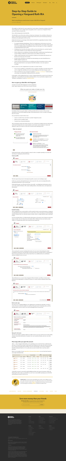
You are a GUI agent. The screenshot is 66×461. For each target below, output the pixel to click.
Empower (34, 382)
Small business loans (52, 427)
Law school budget (52, 421)
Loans (47, 391)
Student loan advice (52, 422)
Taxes (56, 391)
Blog (50, 2)
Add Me (41, 404)
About (53, 2)
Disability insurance (42, 428)
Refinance (33, 2)
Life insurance (41, 427)
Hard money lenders (52, 428)
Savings (51, 391)
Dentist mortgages (31, 433)
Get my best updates (31, 422)
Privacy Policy (13, 438)
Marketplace (45, 2)
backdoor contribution (40, 71)
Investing (35, 391)
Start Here (27, 2)
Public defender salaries (42, 422)
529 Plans (33, 383)
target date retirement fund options (32, 351)
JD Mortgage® (39, 2)
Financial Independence (27, 391)
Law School (41, 391)
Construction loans (31, 428)
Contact (30, 420)
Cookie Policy (23, 438)
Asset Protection (12, 391)
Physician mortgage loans (32, 432)
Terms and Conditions (18, 438)
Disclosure (9, 438)
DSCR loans (51, 429)
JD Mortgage (31, 427)
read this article (30, 78)
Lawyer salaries (41, 420)
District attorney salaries (42, 421)
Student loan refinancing (53, 417)
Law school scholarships (53, 420)
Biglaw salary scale (42, 417)
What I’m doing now (31, 421)
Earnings (19, 391)
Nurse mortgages (31, 434)
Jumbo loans (30, 429)
